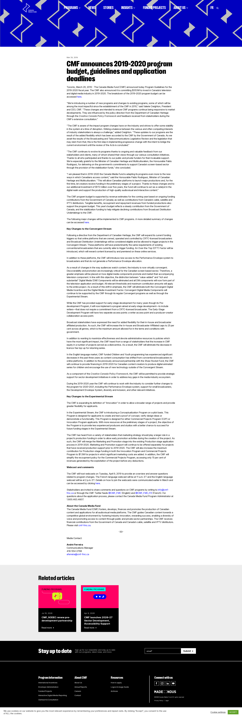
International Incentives (47, 683)
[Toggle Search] (217, 8)
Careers (78, 691)
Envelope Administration (48, 687)
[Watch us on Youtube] (173, 683)
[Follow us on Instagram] (162, 683)
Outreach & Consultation (48, 700)
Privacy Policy (158, 700)
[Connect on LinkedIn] (168, 683)
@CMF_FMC (114, 493)
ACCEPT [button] (233, 712)
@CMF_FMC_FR (143, 493)
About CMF (81, 677)
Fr (211, 7)
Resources (117, 677)
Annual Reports (81, 687)
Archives (114, 691)
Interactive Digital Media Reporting (52, 695)
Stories (108, 7)
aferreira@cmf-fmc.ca (78, 554)
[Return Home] (32, 8)
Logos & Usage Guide (120, 687)
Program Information (50, 677)
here (79, 96)
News (92, 7)
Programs (71, 7)
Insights (126, 7)
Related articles (56, 578)
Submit (187, 651)
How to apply (116, 683)
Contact (78, 695)
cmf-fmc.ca (84, 525)
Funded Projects (154, 7)
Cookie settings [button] (218, 712)
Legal (167, 700)
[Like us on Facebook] (156, 683)
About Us (179, 7)
